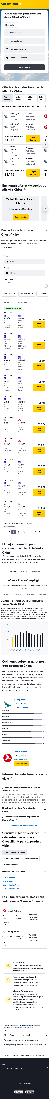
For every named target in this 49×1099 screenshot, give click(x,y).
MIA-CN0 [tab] (7, 594)
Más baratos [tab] (7, 98)
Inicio (7, 1055)
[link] (21, 217)
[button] (30, 17)
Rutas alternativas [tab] (11, 858)
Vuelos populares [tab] (31, 858)
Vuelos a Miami (9, 878)
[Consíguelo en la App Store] (30, 1092)
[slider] (46, 286)
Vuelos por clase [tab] (11, 864)
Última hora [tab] (30, 98)
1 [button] (13, 532)
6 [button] (35, 532)
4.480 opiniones (21, 759)
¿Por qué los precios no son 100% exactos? (23, 1044)
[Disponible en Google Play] (18, 1092)
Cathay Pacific (20, 699)
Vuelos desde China (11, 889)
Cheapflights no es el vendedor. (18, 1035)
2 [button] (18, 532)
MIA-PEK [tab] (12, 571)
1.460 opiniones (21, 707)
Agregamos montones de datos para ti (21, 1040)
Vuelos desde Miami (11, 885)
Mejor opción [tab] (18, 98)
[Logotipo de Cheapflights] (9, 4)
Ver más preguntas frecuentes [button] (24, 825)
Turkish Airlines (20, 751)
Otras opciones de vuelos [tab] (14, 852)
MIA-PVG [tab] (24, 571)
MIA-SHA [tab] (36, 571)
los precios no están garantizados (22, 1028)
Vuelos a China (9, 881)
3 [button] (24, 532)
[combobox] (11, 25)
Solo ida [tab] (41, 98)
